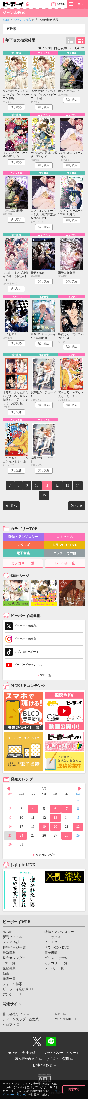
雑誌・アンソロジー (23, 536)
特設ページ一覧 (14, 947)
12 (57, 485)
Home (6, 19)
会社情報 (28, 1053)
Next (79, 788)
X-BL (58, 1014)
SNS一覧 (45, 675)
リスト (70, 40)
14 (77, 485)
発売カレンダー (45, 855)
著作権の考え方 (26, 1059)
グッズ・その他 (64, 553)
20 (55, 826)
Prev (8, 788)
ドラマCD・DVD (64, 545)
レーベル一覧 (65, 563)
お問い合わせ (42, 1065)
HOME (7, 932)
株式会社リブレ (14, 1014)
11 (46, 485)
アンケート (11, 994)
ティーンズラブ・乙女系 (21, 1019)
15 (44, 495)
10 (36, 485)
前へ (13, 505)
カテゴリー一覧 (22, 563)
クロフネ (9, 1024)
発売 (61, 4)
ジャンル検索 (22, 19)
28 (66, 835)
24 (21, 835)
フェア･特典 (12, 942)
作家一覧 (9, 979)
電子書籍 (23, 553)
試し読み (16, 107)
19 (44, 826)
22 (78, 826)
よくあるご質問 (57, 1059)
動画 (6, 973)
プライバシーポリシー (60, 1053)
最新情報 (9, 953)
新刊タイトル (12, 937)
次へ (74, 505)
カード (80, 40)
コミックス (65, 536)
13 (67, 485)
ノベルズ (23, 545)
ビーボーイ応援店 (16, 989)
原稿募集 (9, 968)
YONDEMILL (64, 1019)
